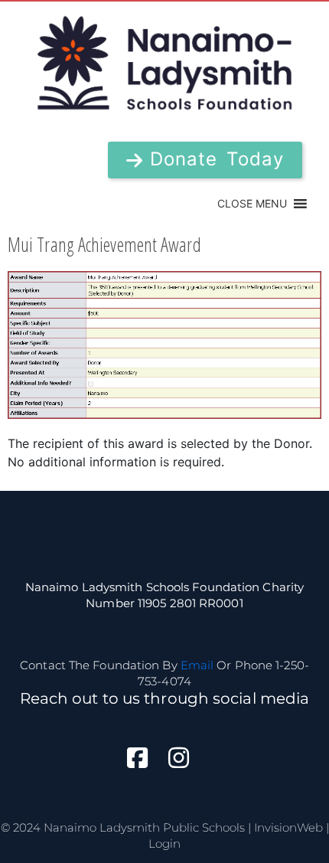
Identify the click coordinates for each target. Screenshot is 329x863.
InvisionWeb (288, 827)
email (197, 665)
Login (164, 843)
